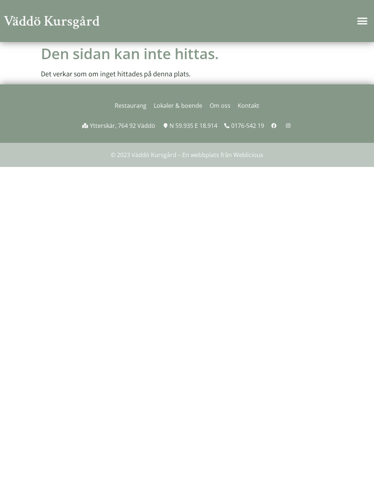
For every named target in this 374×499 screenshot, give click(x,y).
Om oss (220, 106)
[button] (362, 21)
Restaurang (130, 106)
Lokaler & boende (178, 106)
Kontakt (248, 106)
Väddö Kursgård (52, 21)
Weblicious (248, 155)
